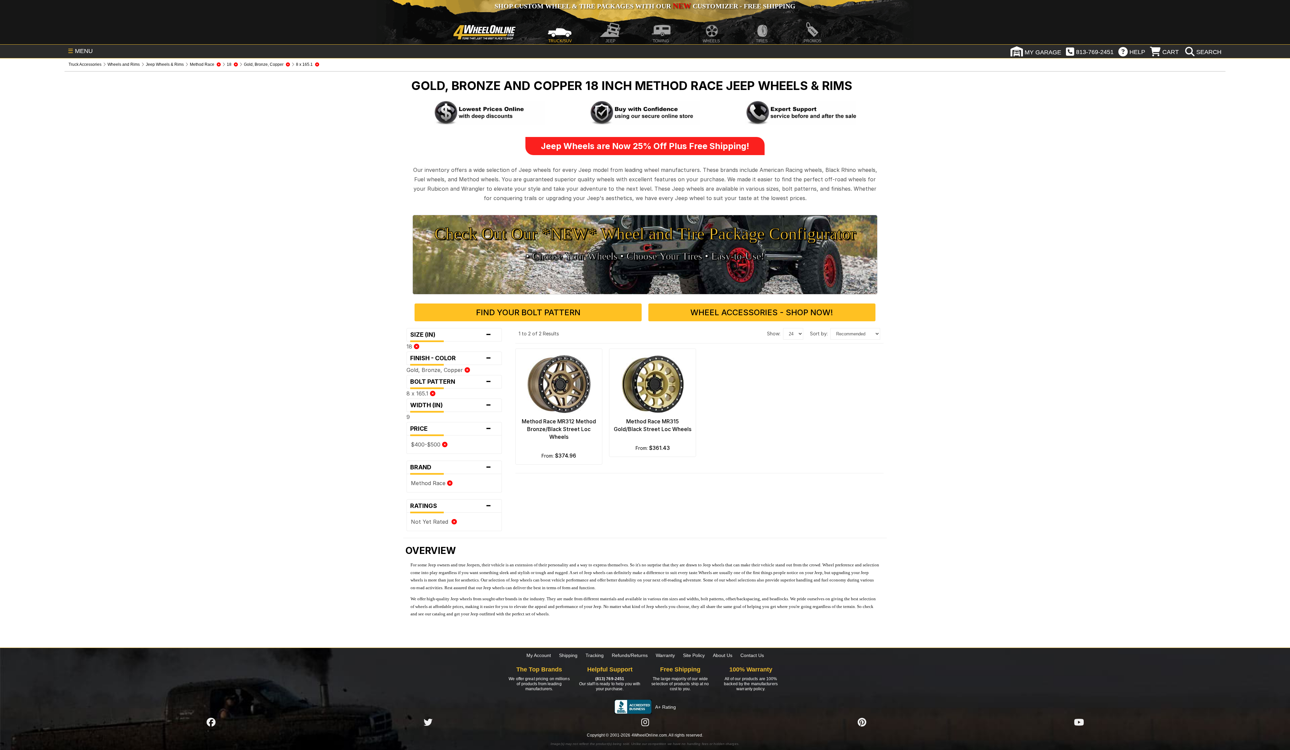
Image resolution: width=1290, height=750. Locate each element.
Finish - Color (450, 358)
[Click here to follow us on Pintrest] (862, 722)
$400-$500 (426, 444)
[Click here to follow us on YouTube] (1079, 722)
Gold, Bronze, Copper (435, 370)
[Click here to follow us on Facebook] (211, 722)
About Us (722, 655)
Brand (450, 467)
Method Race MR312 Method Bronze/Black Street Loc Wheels (559, 429)
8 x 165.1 (418, 393)
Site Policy (694, 655)
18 (410, 346)
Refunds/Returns (630, 655)
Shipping (568, 655)
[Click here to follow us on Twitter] (428, 722)
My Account (538, 655)
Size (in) (450, 334)
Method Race (429, 483)
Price (450, 428)
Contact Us (752, 655)
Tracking (595, 655)
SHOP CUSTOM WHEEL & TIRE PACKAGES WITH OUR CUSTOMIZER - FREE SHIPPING (645, 6)
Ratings (450, 506)
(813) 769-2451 (609, 678)
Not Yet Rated (431, 521)
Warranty (665, 655)
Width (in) (450, 405)
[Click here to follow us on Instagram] (645, 722)
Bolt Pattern (450, 381)
